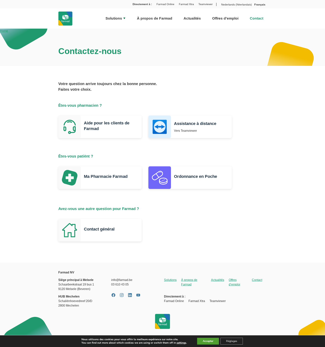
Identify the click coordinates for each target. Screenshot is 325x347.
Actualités (192, 18)
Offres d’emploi (225, 18)
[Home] (65, 18)
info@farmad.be (121, 280)
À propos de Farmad (154, 18)
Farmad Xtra (186, 4)
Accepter (208, 341)
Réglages (231, 341)
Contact (256, 18)
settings (181, 343)
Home (4, 30)
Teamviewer (205, 4)
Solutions (114, 18)
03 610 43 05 (120, 284)
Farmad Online (165, 4)
